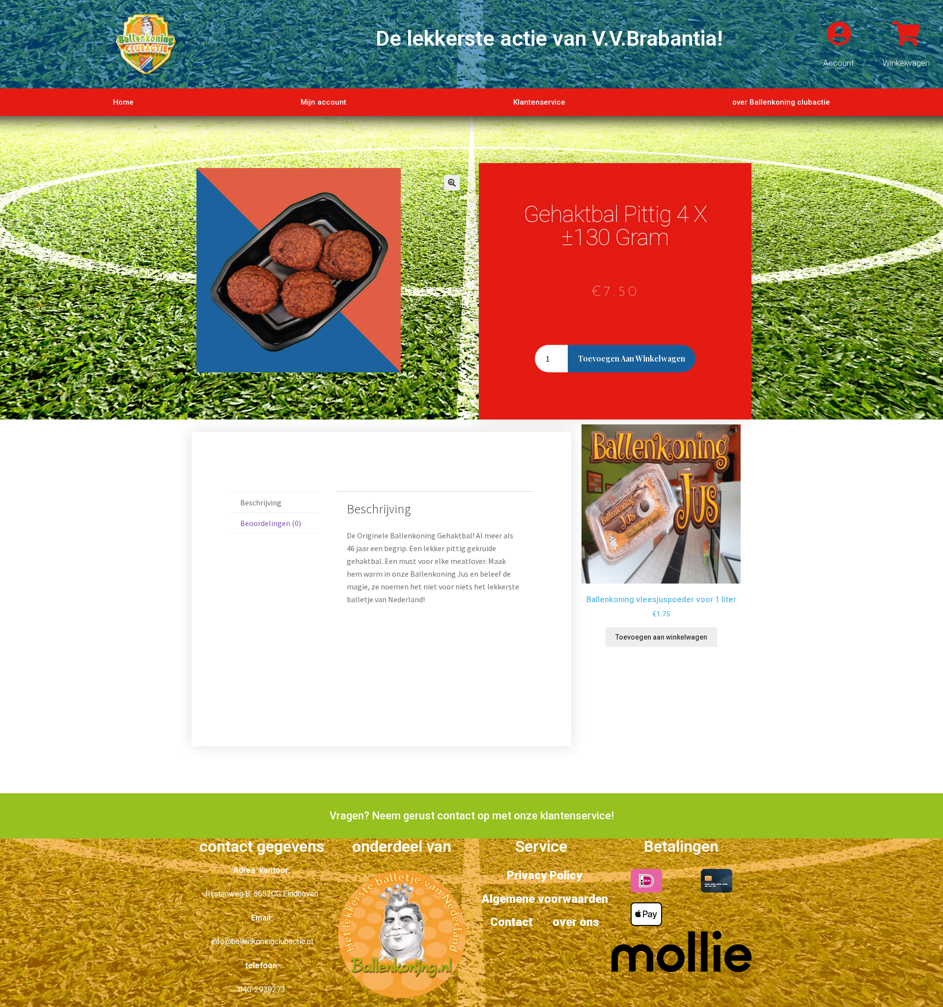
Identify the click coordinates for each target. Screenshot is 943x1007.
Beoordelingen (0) (270, 523)
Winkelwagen (906, 63)
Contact (511, 922)
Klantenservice (539, 102)
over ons (576, 922)
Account (838, 63)
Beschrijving (260, 502)
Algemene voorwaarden (544, 899)
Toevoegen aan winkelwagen (631, 358)
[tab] (275, 502)
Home (123, 102)
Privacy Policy (544, 875)
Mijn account (323, 102)
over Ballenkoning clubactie (781, 102)
